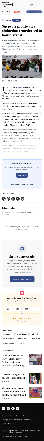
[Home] (3, 20)
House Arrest (8, 334)
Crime (8, 20)
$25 (26, 309)
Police (20, 343)
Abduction (22, 338)
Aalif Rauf (34, 334)
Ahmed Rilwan (35, 338)
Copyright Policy (7, 420)
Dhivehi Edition (7, 12)
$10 (17, 309)
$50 (35, 309)
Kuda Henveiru (8, 343)
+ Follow (17, 20)
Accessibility (18, 420)
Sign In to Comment (22, 279)
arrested (21, 87)
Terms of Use (27, 416)
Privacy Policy (28, 420)
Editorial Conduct (15, 416)
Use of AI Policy (7, 423)
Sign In (31, 5)
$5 (8, 309)
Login (31, 184)
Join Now (22, 175)
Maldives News (8, 338)
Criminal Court (22, 334)
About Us (5, 416)
